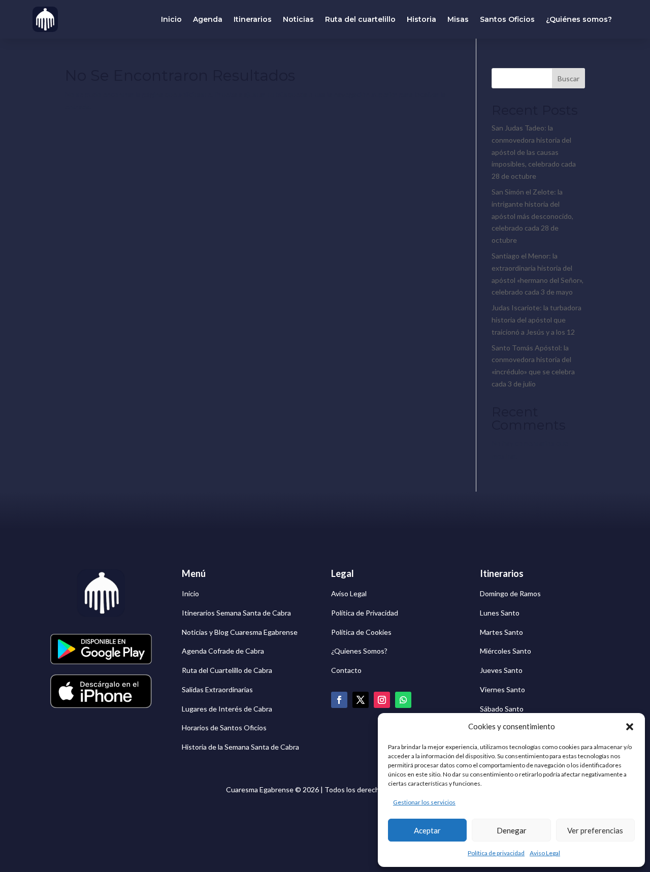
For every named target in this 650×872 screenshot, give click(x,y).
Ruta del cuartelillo (360, 19)
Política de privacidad (496, 853)
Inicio (171, 19)
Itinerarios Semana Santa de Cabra (236, 612)
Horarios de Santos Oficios (224, 727)
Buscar (568, 78)
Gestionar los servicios (424, 802)
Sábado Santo (502, 708)
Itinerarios (253, 19)
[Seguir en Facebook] (339, 700)
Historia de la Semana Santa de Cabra (240, 746)
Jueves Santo (501, 670)
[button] (630, 727)
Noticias (298, 19)
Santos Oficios (507, 19)
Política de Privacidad (364, 612)
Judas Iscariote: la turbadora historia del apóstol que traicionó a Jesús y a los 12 (536, 319)
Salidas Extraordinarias (217, 689)
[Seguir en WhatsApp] (403, 700)
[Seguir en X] (360, 700)
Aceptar (427, 830)
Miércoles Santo (505, 651)
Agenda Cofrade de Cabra (223, 651)
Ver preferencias (595, 830)
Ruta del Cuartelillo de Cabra (227, 670)
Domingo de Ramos (510, 593)
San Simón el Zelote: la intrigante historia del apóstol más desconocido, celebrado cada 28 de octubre (532, 215)
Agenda (207, 19)
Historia (421, 19)
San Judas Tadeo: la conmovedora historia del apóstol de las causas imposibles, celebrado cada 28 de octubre (534, 151)
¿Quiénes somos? (579, 19)
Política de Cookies (361, 632)
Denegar (512, 830)
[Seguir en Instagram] (382, 700)
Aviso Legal (545, 853)
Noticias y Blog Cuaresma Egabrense (240, 632)
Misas (458, 19)
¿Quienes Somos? (359, 651)
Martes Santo (501, 632)
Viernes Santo (502, 689)
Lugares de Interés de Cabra (227, 708)
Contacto (346, 670)
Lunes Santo (499, 612)
